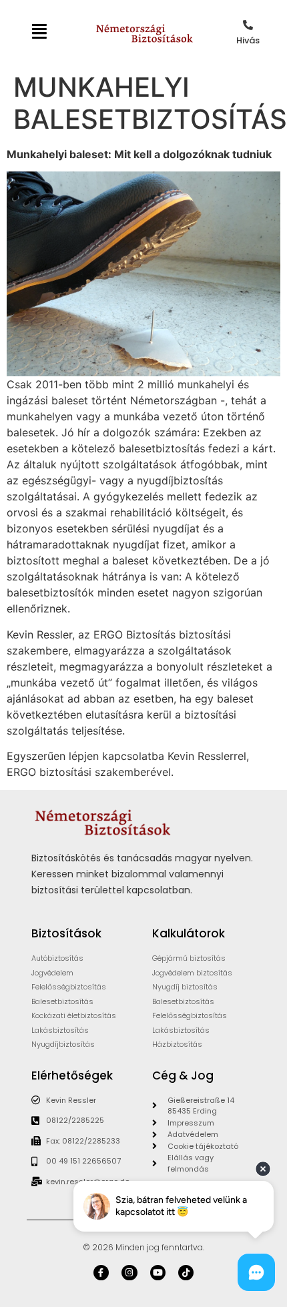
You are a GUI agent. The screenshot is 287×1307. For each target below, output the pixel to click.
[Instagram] (129, 1272)
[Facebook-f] (101, 1272)
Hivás (248, 40)
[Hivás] (248, 25)
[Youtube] (158, 1272)
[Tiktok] (186, 1272)
